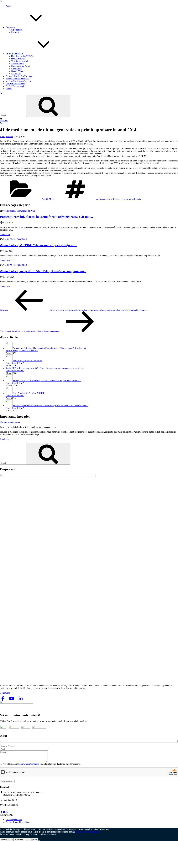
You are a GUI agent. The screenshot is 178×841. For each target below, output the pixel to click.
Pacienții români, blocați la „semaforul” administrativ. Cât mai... (46, 217)
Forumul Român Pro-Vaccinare (19, 76)
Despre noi (10, 27)
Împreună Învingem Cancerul (18, 81)
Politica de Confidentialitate (87, 832)
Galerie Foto (16, 68)
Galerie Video (17, 71)
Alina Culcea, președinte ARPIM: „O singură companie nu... (43, 271)
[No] (39, 840)
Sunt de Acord (7, 840)
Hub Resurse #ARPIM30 (22, 56)
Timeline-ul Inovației (20, 61)
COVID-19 (16, 73)
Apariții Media (17, 63)
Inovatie (137, 199)
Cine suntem (16, 30)
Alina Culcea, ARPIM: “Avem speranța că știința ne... (38, 245)
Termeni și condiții (14, 819)
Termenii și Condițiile (29, 764)
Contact (9, 88)
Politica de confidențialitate (17, 822)
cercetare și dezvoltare (112, 199)
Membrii (15, 32)
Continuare (5, 234)
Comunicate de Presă (20, 66)
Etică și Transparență (15, 86)
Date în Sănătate (18, 58)
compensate (128, 199)
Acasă (8, 6)
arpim (98, 199)
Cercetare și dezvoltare (15, 83)
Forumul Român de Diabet (17, 78)
